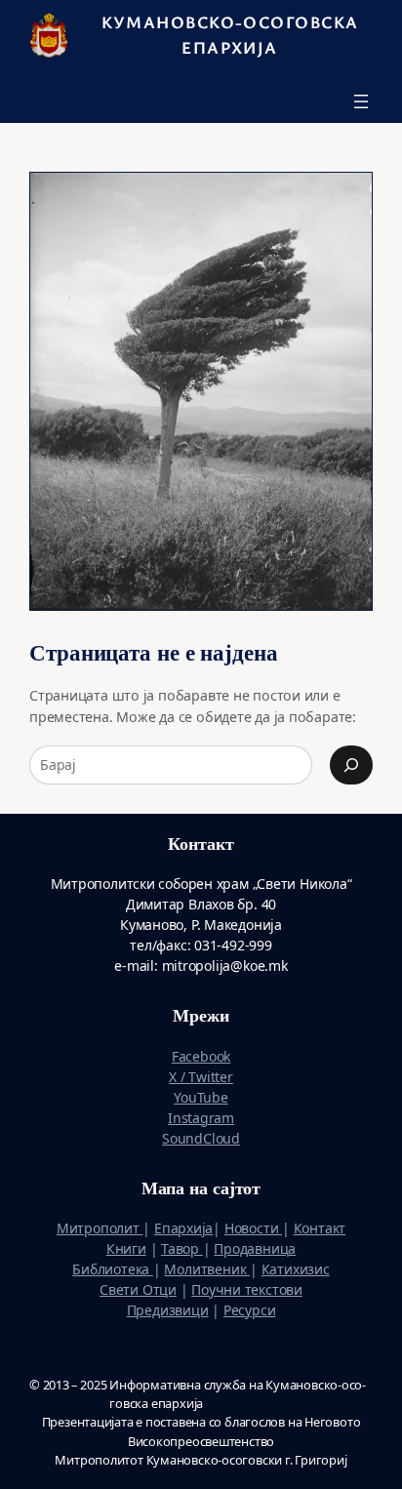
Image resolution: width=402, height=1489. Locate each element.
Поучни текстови (246, 1289)
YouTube (200, 1097)
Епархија (183, 1228)
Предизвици (168, 1310)
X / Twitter (201, 1076)
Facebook (201, 1056)
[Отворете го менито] (361, 101)
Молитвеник (207, 1269)
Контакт (319, 1228)
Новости (253, 1228)
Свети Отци (138, 1289)
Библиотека (112, 1269)
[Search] (351, 765)
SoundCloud (201, 1138)
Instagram (201, 1117)
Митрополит (100, 1228)
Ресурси (249, 1310)
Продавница (255, 1248)
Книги (126, 1248)
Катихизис (295, 1269)
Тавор (182, 1248)
